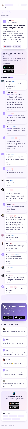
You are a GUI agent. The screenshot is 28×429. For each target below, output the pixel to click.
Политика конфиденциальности (20, 425)
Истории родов (7, 418)
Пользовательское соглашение (14, 427)
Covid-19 (6, 415)
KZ (22, 5)
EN (25, 5)
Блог (14, 7)
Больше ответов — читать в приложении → (14, 297)
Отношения (21, 415)
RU (20, 5)
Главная (7, 2)
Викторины (8, 7)
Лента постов (8, 5)
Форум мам (11, 11)
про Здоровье (16, 418)
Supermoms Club (4, 11)
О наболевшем (13, 415)
